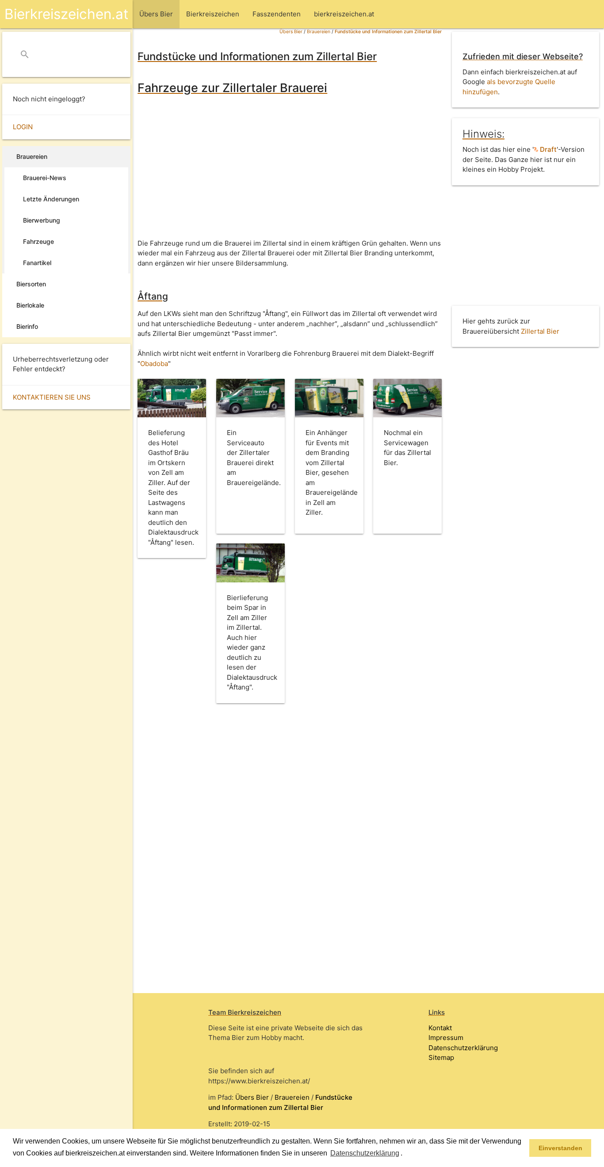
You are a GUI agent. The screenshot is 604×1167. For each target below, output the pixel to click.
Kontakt (440, 1028)
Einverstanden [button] (560, 1148)
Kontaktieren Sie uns (52, 397)
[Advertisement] (290, 168)
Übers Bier (290, 32)
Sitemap (441, 1057)
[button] (405, 1153)
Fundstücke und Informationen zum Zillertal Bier (388, 32)
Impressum (445, 1037)
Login (23, 127)
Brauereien (318, 32)
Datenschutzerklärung (463, 1048)
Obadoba (154, 363)
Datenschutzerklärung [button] (364, 1153)
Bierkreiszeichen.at (66, 14)
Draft (547, 149)
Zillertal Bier (540, 331)
